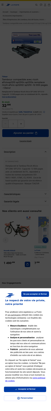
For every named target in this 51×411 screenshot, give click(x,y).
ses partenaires (14, 315)
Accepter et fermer (27, 389)
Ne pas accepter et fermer (35, 294)
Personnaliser (27, 398)
